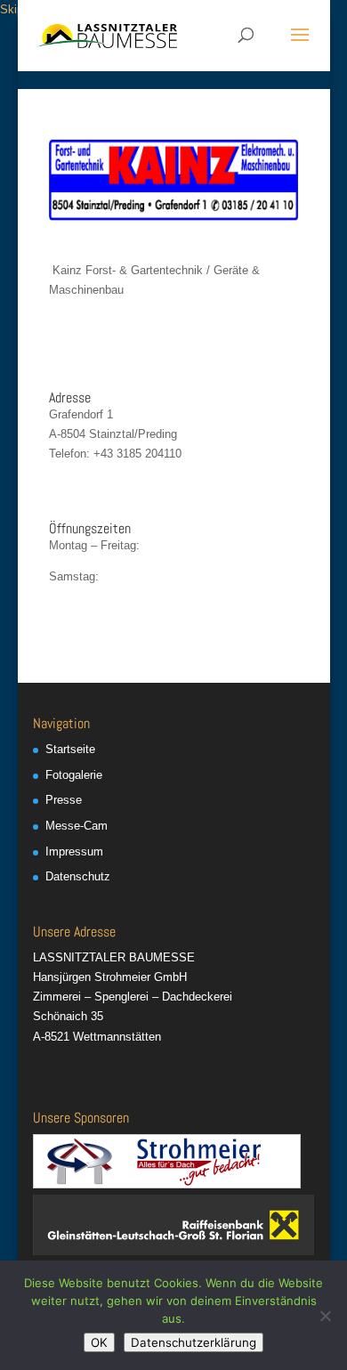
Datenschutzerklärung (193, 1342)
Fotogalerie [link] (73, 775)
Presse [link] (63, 800)
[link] (106, 34)
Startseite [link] (70, 749)
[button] (300, 46)
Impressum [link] (74, 851)
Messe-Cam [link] (76, 825)
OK (99, 1342)
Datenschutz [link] (77, 876)
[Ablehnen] (325, 1316)
